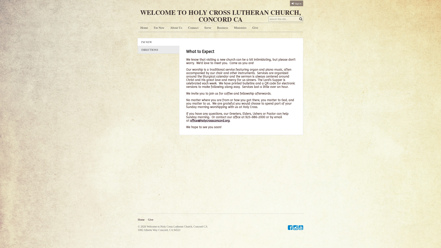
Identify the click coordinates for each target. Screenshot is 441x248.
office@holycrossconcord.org (210, 120)
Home (144, 27)
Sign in (298, 4)
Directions (149, 49)
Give (255, 27)
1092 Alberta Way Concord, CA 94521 (159, 230)
